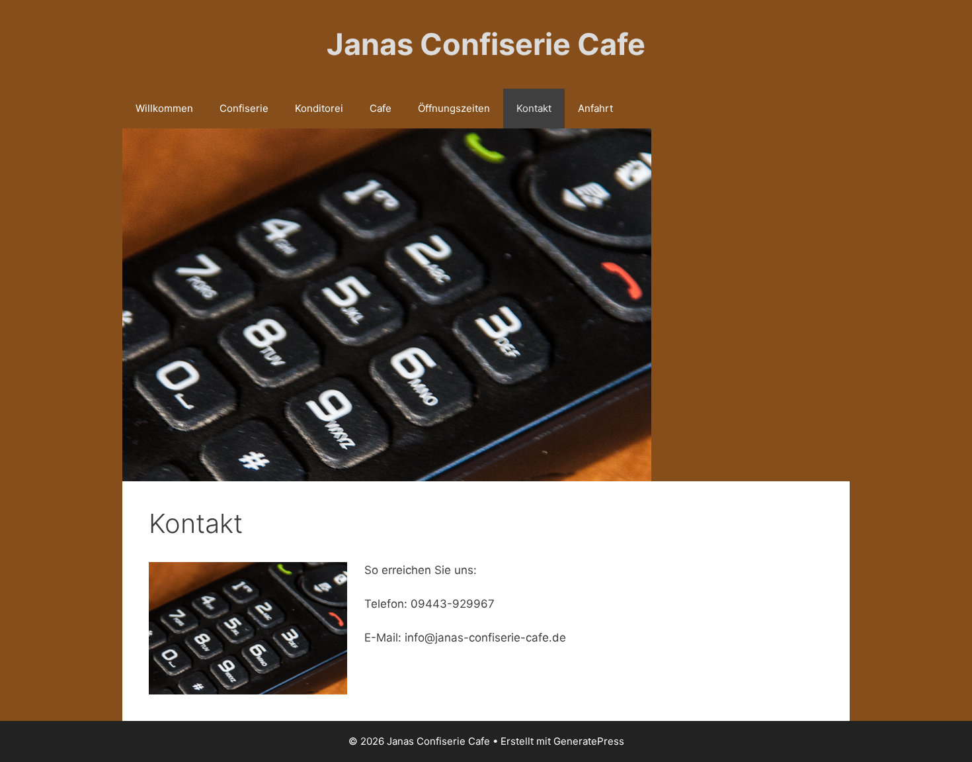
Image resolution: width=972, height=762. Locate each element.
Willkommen (164, 108)
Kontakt (533, 108)
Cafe (380, 108)
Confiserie (244, 108)
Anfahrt (595, 108)
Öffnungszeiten (454, 108)
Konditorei (319, 108)
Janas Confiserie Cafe (486, 44)
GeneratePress (588, 741)
